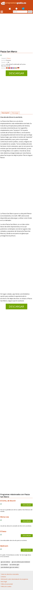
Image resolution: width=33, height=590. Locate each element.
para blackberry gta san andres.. (10, 567)
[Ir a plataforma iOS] (9, 8)
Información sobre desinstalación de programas (14, 579)
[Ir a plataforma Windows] (23, 8)
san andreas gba (14, 564)
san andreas (4, 564)
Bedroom (4, 546)
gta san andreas (5, 562)
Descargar (16, 73)
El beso (3, 531)
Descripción (5, 113)
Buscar (30, 12)
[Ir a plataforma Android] (16, 8)
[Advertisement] (16, 31)
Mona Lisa (4, 517)
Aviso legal (4, 581)
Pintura (9, 58)
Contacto (3, 576)
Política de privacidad (7, 584)
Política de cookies (6, 586)
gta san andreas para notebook (21, 562)
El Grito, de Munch (8, 501)
